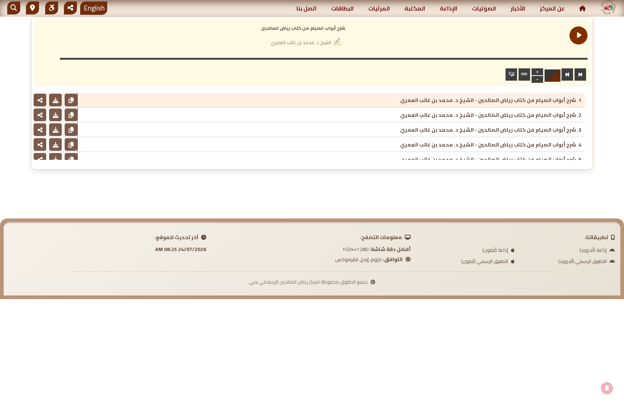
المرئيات (379, 8)
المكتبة (414, 8)
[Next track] (567, 74)
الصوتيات (484, 8)
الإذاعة (449, 8)
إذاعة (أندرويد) (594, 250)
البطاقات (342, 8)
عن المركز (552, 8)
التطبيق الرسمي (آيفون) (485, 261)
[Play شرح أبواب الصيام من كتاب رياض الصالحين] (578, 35)
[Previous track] (580, 74)
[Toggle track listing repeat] (524, 74)
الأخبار (518, 8)
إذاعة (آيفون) (495, 250)
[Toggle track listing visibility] (511, 74)
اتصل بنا (306, 8)
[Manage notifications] (607, 388)
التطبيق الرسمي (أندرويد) (583, 261)
